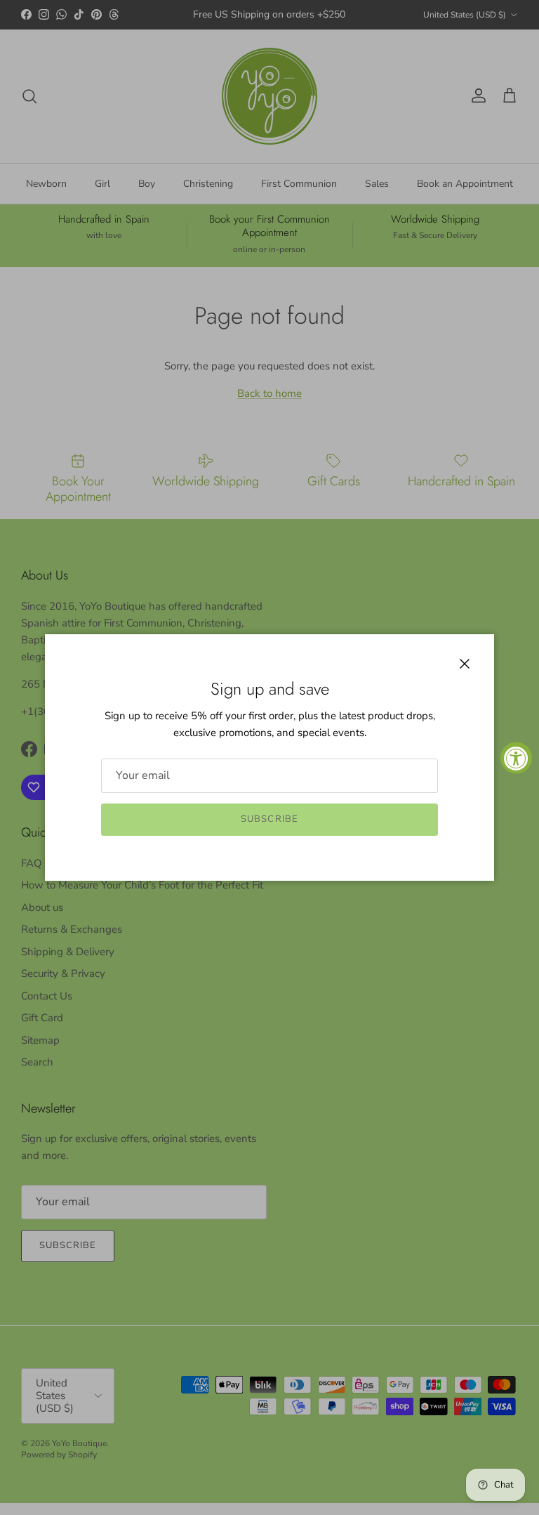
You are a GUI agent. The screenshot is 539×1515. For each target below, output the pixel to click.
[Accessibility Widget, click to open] (516, 757)
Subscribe (269, 819)
